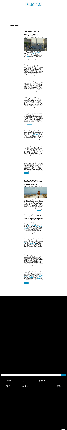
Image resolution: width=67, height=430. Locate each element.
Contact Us (58, 385)
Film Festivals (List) (41, 381)
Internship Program (58, 386)
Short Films (8, 386)
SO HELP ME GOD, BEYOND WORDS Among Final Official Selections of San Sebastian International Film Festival (32, 34)
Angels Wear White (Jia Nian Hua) (31, 225)
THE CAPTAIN (27, 56)
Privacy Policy (58, 382)
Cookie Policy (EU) (58, 387)
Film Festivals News (42, 380)
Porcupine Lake (40, 277)
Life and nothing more (33, 243)
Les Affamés (38, 278)
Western (37, 272)
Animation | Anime (8, 380)
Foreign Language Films (8, 382)
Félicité (42, 214)
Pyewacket (40, 276)
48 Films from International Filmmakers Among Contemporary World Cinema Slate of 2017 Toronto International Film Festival (33, 182)
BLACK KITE (39, 279)
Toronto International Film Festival (31, 280)
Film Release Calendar (25, 386)
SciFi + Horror (8, 385)
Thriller (8, 387)
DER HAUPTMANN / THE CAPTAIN (34, 134)
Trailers (25, 382)
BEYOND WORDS (37, 52)
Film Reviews (25, 381)
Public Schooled (30, 277)
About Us (58, 381)
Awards (25, 380)
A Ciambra (25, 220)
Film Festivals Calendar (42, 382)
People (25, 385)
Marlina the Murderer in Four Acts (37, 247)
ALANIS (32, 53)
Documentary (9, 381)
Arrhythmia (25, 228)
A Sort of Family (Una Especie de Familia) (36, 221)
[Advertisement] (33, 17)
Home (58, 380)
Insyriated (25, 242)
